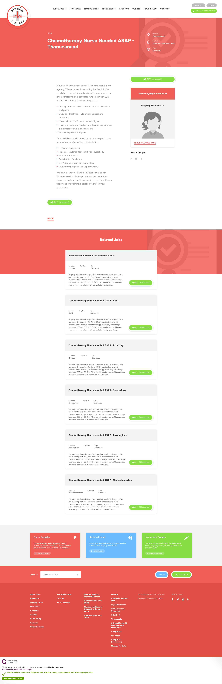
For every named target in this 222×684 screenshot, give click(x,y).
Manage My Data (118, 646)
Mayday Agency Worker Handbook (92, 595)
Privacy (114, 594)
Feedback (115, 635)
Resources (107, 9)
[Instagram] (183, 599)
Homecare (75, 9)
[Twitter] (136, 159)
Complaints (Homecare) (116, 641)
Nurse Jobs (58, 9)
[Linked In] (141, 159)
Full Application (64, 594)
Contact (165, 9)
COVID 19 (115, 615)
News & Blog (150, 9)
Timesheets (116, 619)
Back (50, 218)
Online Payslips (37, 627)
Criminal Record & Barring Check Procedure (119, 625)
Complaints (116, 631)
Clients (136, 9)
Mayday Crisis (91, 9)
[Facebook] (131, 159)
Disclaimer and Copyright (117, 610)
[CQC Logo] (9, 664)
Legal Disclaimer (118, 605)
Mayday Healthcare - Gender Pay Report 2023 (93, 609)
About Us (124, 9)
